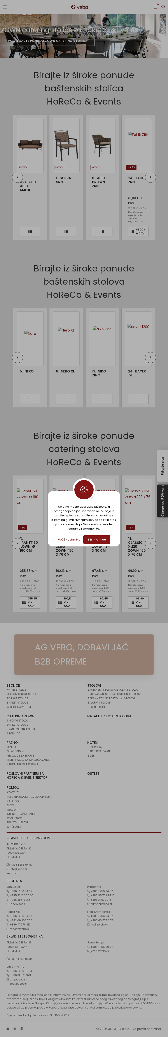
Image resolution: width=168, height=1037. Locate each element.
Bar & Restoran (99, 751)
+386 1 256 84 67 (21, 865)
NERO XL (65, 371)
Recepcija (95, 747)
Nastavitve (73, 539)
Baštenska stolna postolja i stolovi (113, 689)
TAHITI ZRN (108, 180)
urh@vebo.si (17, 979)
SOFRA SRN (34, 180)
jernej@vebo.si (100, 951)
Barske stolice (17, 698)
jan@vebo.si (17, 904)
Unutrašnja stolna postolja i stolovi (114, 694)
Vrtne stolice (16, 689)
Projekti (13, 810)
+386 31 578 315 (100, 900)
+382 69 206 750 (20, 920)
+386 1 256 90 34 (21, 959)
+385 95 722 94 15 (102, 895)
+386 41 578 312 (19, 924)
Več (61, 539)
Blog (10, 805)
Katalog (13, 801)
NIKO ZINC (99, 373)
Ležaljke (12, 747)
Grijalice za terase (20, 755)
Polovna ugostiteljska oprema (29, 797)
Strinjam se (97, 539)
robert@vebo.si (19, 929)
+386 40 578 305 (101, 920)
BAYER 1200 (137, 373)
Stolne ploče (96, 707)
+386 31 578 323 (20, 975)
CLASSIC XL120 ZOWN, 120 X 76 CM (137, 547)
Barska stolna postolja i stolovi (111, 698)
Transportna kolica (21, 729)
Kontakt (13, 792)
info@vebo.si (18, 869)
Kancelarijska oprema (22, 764)
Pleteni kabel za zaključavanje (28, 760)
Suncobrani (15, 751)
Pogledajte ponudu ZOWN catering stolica (48, 41)
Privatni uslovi (17, 822)
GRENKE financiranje (21, 814)
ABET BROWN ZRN (70, 182)
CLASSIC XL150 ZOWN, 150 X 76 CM (65, 547)
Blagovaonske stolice (23, 694)
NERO (27, 371)
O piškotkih (14, 827)
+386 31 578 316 (19, 900)
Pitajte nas (162, 465)
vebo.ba (12, 873)
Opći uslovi (15, 818)
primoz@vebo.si (101, 904)
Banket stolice (17, 702)
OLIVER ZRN (144, 180)
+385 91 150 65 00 (21, 895)
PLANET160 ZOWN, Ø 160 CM (29, 545)
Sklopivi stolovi (99, 702)
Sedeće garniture (19, 707)
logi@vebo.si (18, 984)
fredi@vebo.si (99, 924)
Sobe (91, 755)
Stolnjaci (14, 733)
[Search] (163, 7)
